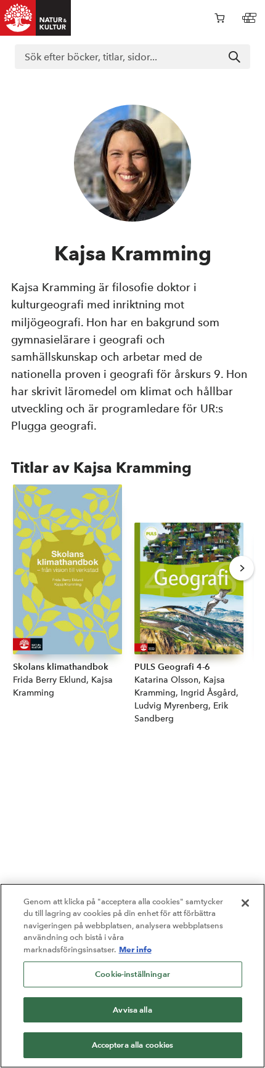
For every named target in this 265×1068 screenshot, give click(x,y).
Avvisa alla (132, 1009)
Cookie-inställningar (132, 974)
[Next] (241, 568)
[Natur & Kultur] (35, 18)
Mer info (135, 949)
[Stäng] (245, 903)
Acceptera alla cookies (133, 1045)
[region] (132, 975)
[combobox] (132, 57)
